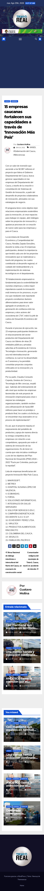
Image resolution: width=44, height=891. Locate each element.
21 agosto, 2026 (15, 734)
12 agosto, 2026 (15, 790)
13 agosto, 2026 (15, 762)
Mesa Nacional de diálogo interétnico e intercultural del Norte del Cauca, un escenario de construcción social (14, 562)
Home (22, 885)
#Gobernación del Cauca (24, 151)
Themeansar (22, 879)
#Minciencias (19, 155)
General (14, 101)
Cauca (7, 101)
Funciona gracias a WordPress (15, 876)
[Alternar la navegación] (20, 39)
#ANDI (33, 147)
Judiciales (16, 648)
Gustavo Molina (23, 144)
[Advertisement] (22, 65)
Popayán (24, 621)
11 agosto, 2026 (15, 818)
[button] (36, 39)
